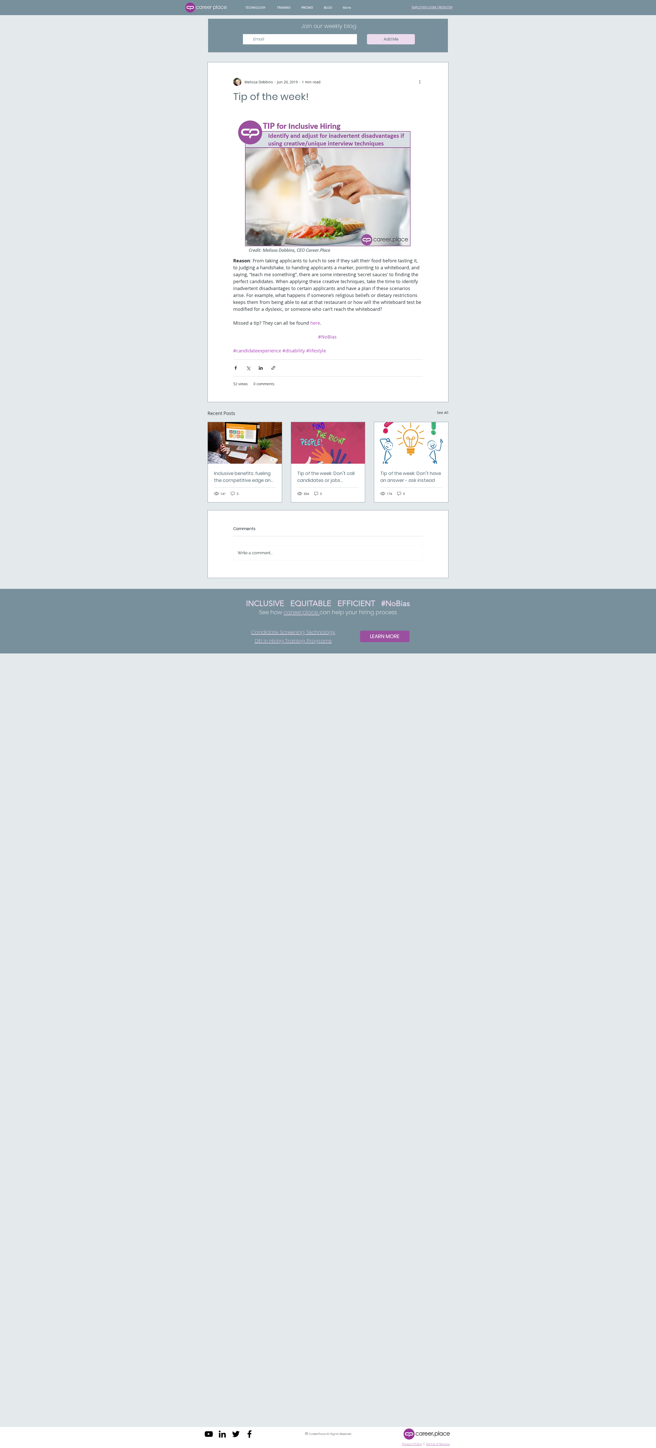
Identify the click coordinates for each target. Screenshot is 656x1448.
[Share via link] (273, 367)
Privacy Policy (412, 1444)
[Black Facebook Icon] (249, 1434)
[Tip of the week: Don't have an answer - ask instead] (411, 443)
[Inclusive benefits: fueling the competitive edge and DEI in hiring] (245, 443)
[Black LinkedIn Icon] (222, 1434)
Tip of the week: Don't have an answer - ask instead (410, 476)
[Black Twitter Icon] (236, 1434)
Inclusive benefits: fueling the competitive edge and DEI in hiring (244, 477)
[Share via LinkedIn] (260, 367)
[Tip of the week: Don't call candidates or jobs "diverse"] (328, 443)
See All (442, 412)
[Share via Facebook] (235, 367)
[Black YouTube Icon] (209, 1434)
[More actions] (420, 82)
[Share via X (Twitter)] (248, 367)
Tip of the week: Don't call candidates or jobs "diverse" (326, 477)
